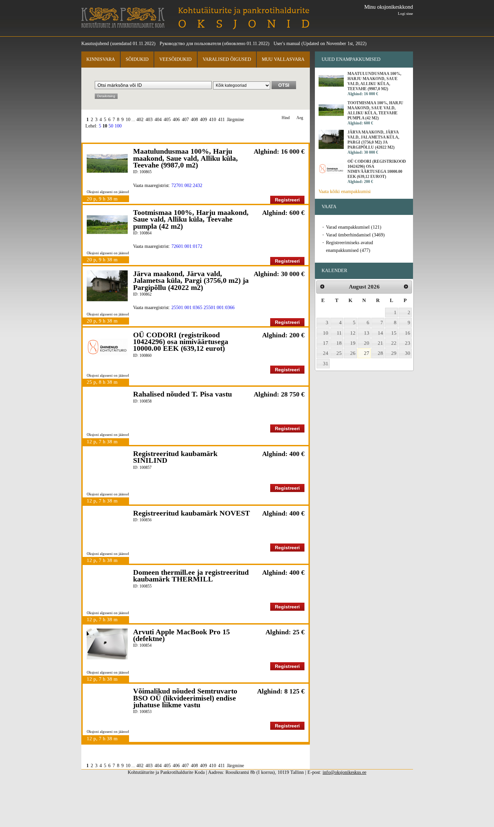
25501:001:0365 (186, 307)
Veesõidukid (175, 59)
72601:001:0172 (186, 246)
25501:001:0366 (219, 307)
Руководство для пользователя (190, 43)
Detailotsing (106, 96)
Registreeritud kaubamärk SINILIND (175, 456)
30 (407, 353)
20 (366, 343)
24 (325, 353)
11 (339, 333)
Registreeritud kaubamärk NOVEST (191, 513)
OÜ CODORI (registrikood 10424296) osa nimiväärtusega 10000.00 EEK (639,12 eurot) (180, 342)
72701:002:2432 (186, 185)
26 (353, 353)
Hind (286, 117)
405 (167, 119)
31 (325, 363)
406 (176, 119)
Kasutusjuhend (95, 43)
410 (212, 119)
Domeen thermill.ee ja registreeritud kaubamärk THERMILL (191, 575)
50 (111, 125)
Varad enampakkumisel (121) (353, 227)
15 (394, 333)
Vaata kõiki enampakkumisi (345, 191)
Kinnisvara (100, 59)
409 (203, 119)
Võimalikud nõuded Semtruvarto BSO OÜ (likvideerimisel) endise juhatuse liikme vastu (185, 698)
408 (194, 119)
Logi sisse (405, 13)
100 (118, 125)
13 (366, 333)
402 (139, 119)
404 (158, 119)
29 (394, 353)
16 (407, 333)
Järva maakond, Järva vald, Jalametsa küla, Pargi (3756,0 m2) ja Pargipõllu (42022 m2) (191, 280)
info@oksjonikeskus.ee (344, 772)
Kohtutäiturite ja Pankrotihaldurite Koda (123, 17)
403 (149, 119)
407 (185, 119)
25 (339, 353)
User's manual (287, 43)
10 (128, 119)
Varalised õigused (227, 59)
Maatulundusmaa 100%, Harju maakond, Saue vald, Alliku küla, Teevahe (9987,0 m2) (185, 158)
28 (380, 353)
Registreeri (287, 199)
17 (325, 343)
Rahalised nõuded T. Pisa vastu (182, 394)
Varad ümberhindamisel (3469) (355, 234)
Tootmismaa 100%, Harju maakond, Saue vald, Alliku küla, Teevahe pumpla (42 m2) (191, 219)
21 (380, 343)
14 (380, 333)
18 (339, 343)
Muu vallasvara (283, 59)
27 (366, 353)
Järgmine (235, 119)
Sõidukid (137, 59)
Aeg (299, 117)
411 (221, 119)
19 (353, 343)
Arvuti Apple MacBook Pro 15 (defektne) (181, 635)
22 (394, 343)
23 (407, 343)
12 (353, 333)
